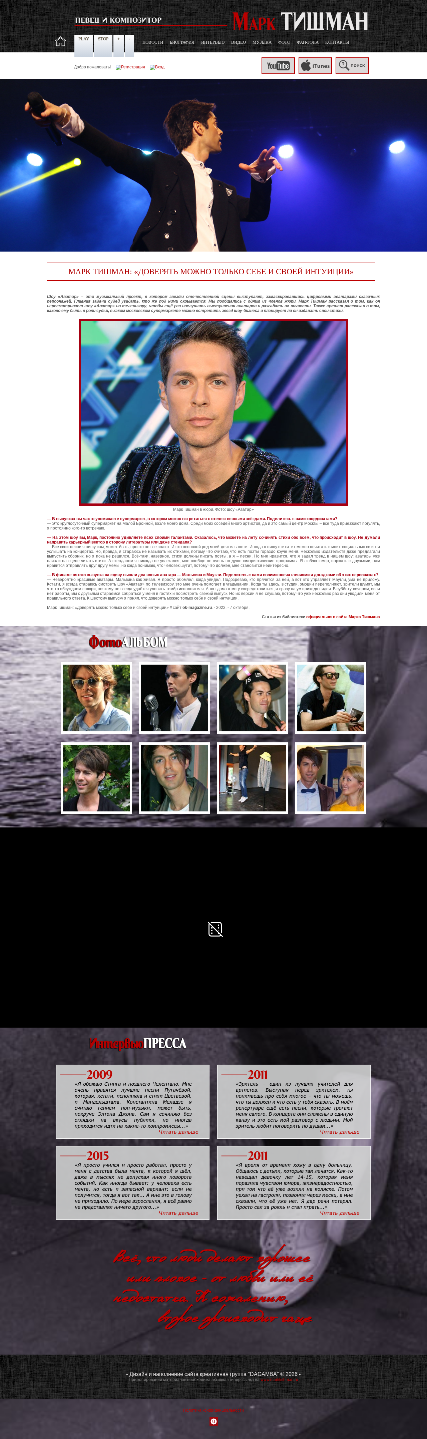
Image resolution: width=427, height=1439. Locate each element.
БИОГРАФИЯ (182, 42)
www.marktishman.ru (279, 1379)
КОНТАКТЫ (337, 42)
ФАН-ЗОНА (308, 42)
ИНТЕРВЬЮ (213, 42)
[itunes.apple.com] (315, 72)
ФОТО (284, 42)
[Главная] (61, 45)
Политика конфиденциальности (213, 1410)
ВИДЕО (238, 42)
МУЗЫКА (262, 42)
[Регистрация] (130, 67)
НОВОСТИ (152, 42)
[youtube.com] (278, 72)
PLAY (83, 38)
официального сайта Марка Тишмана (343, 617)
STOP (103, 38)
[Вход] (157, 67)
